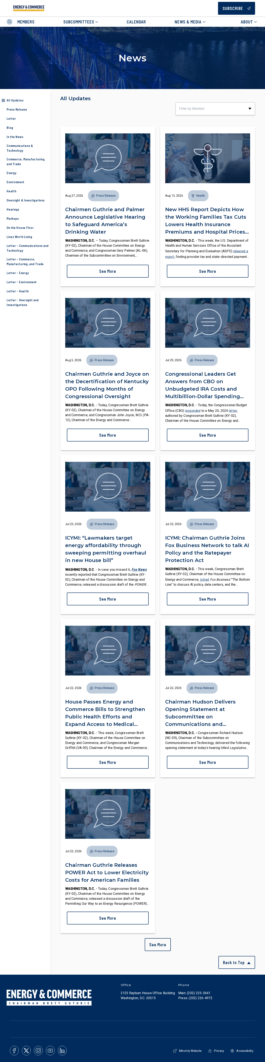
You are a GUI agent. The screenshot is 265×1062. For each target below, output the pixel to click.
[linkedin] (62, 1050)
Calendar (136, 21)
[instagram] (38, 1050)
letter (233, 410)
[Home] (28, 8)
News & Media (188, 21)
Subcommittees (78, 21)
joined (204, 579)
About (247, 21)
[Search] (9, 22)
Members (26, 21)
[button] (103, 195)
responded (193, 410)
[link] (107, 206)
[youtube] (50, 1050)
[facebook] (14, 1050)
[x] (26, 1050)
